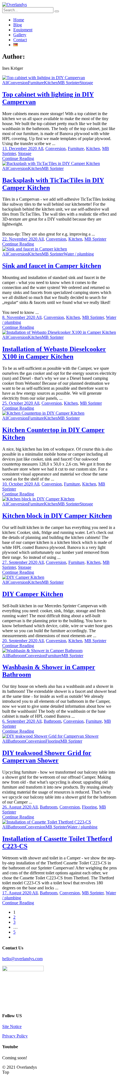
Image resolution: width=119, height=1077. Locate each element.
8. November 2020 (19, 317)
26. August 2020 (17, 807)
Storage (86, 82)
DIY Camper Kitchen (32, 594)
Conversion (18, 82)
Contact (20, 39)
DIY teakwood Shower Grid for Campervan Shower (46, 756)
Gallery (19, 34)
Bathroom (16, 655)
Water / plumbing (79, 254)
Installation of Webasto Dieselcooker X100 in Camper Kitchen (54, 352)
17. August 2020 (17, 892)
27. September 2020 (20, 562)
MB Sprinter (69, 82)
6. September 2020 (19, 721)
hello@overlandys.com (22, 958)
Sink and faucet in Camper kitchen (51, 265)
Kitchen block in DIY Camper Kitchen (57, 515)
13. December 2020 (20, 148)
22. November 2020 (20, 239)
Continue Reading (18, 158)
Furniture (36, 82)
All (5, 82)
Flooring (52, 741)
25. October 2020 (18, 403)
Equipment (22, 29)
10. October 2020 (18, 484)
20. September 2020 (20, 640)
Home (18, 19)
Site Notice (12, 1026)
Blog (17, 24)
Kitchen (51, 82)
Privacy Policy (15, 1036)
